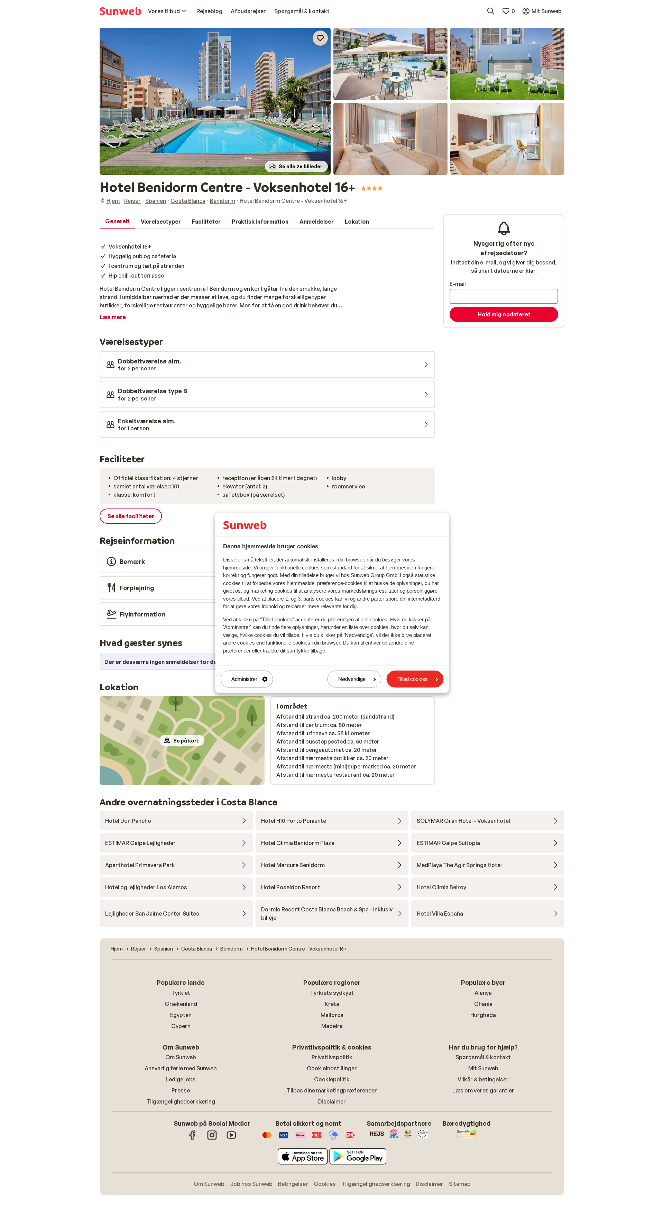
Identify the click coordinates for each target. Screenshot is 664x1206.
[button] (215, 101)
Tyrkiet (180, 992)
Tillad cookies (412, 679)
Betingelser (293, 1183)
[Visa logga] (283, 1138)
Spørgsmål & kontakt (483, 1057)
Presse (181, 1090)
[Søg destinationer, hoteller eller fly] (491, 11)
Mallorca (332, 1014)
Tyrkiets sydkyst (332, 992)
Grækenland (181, 1003)
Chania (483, 1003)
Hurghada (483, 1014)
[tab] (117, 221)
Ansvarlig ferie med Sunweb (181, 1068)
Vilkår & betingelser (483, 1079)
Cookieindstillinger (332, 1068)
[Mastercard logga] (267, 1138)
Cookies (325, 1183)
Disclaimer (332, 1101)
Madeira (332, 1026)
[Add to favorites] (320, 38)
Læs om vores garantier (483, 1090)
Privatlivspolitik (332, 1057)
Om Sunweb (180, 1057)
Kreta (332, 1003)
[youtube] (231, 1138)
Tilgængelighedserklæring (180, 1101)
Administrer (244, 679)
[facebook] (192, 1138)
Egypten (181, 1014)
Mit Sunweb (483, 1068)
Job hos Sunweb (251, 1183)
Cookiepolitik (332, 1079)
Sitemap (460, 1183)
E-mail (458, 283)
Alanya (483, 992)
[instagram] (212, 1138)
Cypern (181, 1026)
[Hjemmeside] (120, 11)
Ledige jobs (181, 1079)
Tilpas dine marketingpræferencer (332, 1090)
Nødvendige (352, 679)
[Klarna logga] (300, 1138)
